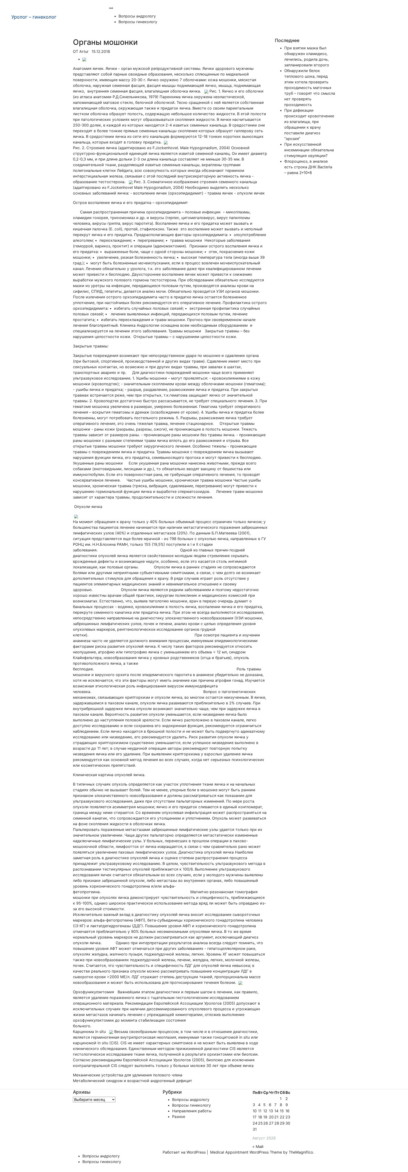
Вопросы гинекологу (138, 21)
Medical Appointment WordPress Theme (246, 1152)
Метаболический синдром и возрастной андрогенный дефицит (132, 1080)
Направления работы (192, 1111)
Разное (178, 1116)
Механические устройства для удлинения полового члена (127, 1075)
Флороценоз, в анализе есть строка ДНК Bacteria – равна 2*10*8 (308, 167)
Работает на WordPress (185, 1152)
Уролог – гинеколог (33, 17)
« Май (258, 1146)
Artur (84, 51)
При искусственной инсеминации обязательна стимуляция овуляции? (309, 150)
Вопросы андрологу (137, 16)
